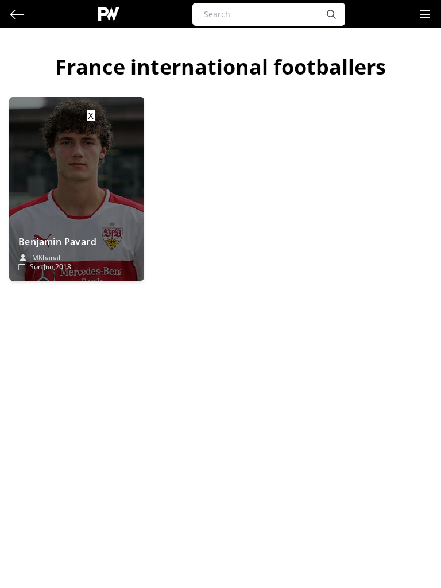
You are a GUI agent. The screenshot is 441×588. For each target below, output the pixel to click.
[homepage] (108, 14)
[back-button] (17, 14)
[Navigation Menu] (425, 14)
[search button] (331, 14)
